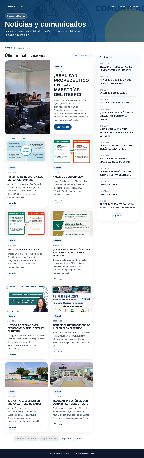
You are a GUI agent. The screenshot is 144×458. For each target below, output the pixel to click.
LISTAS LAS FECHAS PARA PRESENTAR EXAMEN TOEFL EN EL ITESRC (26, 328)
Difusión (17, 48)
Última (79, 438)
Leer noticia (63, 127)
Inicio (113, 6)
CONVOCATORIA (108, 185)
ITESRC (123, 6)
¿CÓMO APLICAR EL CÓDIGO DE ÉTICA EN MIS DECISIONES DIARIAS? (72, 252)
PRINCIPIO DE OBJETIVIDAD (23, 249)
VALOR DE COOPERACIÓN (68, 177)
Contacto (134, 6)
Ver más (12, 203)
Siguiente (66, 438)
